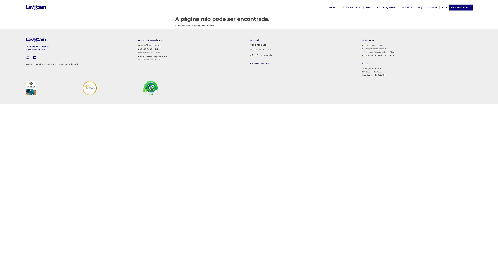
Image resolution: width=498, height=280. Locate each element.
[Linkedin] (34, 57)
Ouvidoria (255, 40)
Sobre (332, 7)
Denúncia (264, 63)
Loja (444, 7)
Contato (432, 7)
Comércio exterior (351, 7)
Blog (420, 7)
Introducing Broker (386, 7)
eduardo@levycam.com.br (371, 69)
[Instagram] (27, 57)
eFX (368, 7)
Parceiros (407, 7)
